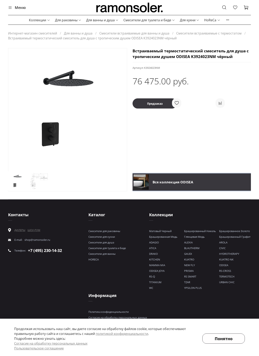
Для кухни (187, 20)
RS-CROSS (225, 271)
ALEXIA (188, 242)
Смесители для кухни (101, 237)
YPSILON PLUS (193, 288)
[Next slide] (120, 108)
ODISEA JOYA (157, 271)
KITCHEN (154, 259)
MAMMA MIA (157, 265)
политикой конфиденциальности (122, 333)
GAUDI (188, 254)
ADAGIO (154, 242)
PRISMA (189, 271)
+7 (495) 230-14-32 (45, 250)
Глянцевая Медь (194, 237)
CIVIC (222, 248)
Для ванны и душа (100, 20)
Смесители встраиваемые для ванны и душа (134, 33)
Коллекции (37, 20)
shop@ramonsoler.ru (37, 240)
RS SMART (190, 276)
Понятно (223, 338)
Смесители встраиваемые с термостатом (209, 33)
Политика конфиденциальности (108, 312)
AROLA (223, 242)
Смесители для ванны (102, 254)
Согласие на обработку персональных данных (117, 317)
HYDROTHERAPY (229, 254)
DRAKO (153, 254)
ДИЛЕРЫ (19, 230)
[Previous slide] (15, 108)
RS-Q (152, 276)
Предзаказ (155, 103)
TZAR (187, 282)
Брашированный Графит (235, 237)
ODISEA (223, 265)
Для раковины (66, 20)
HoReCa (210, 20)
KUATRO (189, 259)
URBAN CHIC (227, 282)
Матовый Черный (160, 231)
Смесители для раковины (104, 231)
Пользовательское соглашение (39, 348)
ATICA (152, 248)
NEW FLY (189, 265)
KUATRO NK (226, 259)
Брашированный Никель (200, 231)
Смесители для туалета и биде (147, 20)
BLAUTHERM (192, 248)
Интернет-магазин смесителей (32, 33)
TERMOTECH (227, 276)
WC (151, 288)
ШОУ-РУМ (34, 230)
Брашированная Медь (163, 237)
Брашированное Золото (234, 231)
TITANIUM (155, 282)
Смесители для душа (101, 242)
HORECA (93, 259)
